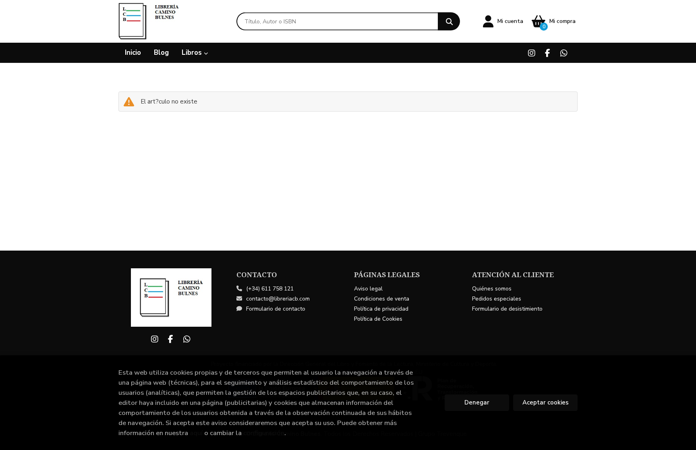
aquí (196, 433)
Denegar (476, 402)
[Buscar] (449, 21)
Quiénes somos (492, 288)
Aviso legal (368, 288)
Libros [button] (193, 52)
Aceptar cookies (545, 402)
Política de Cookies (378, 319)
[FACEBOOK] (547, 53)
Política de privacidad (381, 309)
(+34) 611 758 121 (270, 288)
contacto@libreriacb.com (278, 299)
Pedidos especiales (496, 299)
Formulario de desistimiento (507, 309)
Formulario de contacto (275, 309)
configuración (263, 433)
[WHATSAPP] (563, 53)
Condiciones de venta (381, 299)
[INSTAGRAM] (531, 53)
